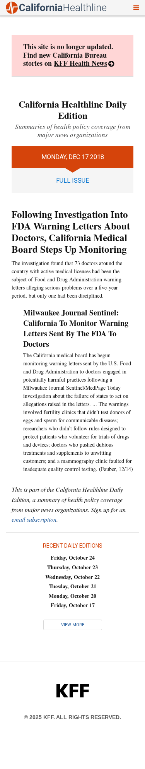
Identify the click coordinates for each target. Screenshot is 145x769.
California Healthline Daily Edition (73, 109)
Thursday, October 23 (72, 567)
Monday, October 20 (72, 596)
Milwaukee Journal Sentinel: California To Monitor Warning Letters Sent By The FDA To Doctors (75, 328)
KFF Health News (80, 63)
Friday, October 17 (73, 605)
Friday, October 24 (73, 557)
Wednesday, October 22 (72, 577)
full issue (72, 180)
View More (72, 624)
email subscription (34, 519)
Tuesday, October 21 (72, 586)
